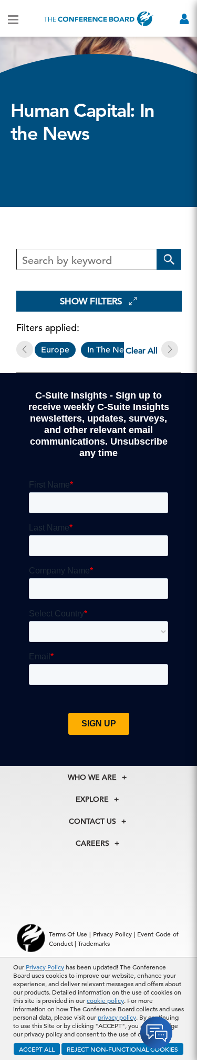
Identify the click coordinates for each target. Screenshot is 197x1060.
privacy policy (117, 1017)
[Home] (99, 18)
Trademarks (94, 943)
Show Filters (91, 301)
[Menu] (13, 19)
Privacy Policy (45, 967)
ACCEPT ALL (37, 1049)
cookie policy (105, 1000)
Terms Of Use (68, 934)
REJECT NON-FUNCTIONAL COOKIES (122, 1049)
